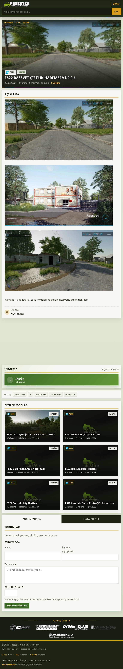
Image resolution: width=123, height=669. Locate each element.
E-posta (67, 549)
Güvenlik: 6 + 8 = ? (13, 587)
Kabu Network (9, 664)
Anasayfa (8, 23)
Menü (116, 4)
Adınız (7, 547)
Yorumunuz (10, 564)
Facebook (41, 394)
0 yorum (55, 82)
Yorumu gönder (17, 605)
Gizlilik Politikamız (10, 660)
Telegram (56, 394)
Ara (116, 11)
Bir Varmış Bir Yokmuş (103, 627)
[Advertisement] (61, 341)
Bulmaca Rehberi (47, 627)
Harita (26, 23)
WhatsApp (20, 394)
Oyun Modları (75, 627)
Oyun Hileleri (61, 635)
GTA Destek (19, 627)
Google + (70, 394)
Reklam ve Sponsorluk (39, 660)
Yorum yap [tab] (31, 519)
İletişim (23, 660)
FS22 (18, 23)
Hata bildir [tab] (91, 519)
